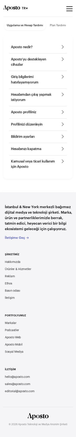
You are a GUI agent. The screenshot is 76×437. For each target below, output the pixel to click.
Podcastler (12, 330)
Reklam (10, 276)
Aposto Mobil (14, 344)
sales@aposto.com (17, 384)
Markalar (10, 323)
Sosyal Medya (14, 351)
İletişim (10, 297)
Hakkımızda (12, 262)
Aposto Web (13, 337)
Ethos (8, 283)
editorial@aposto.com (19, 391)
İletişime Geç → (17, 237)
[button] (38, 47)
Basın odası (12, 290)
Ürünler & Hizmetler (18, 269)
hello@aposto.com (17, 377)
